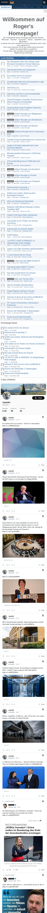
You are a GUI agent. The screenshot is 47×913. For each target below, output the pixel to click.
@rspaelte (5, 405)
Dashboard (6, 7)
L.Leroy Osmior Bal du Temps (19, 255)
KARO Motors (12, 235)
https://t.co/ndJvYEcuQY (20, 718)
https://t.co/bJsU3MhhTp (26, 624)
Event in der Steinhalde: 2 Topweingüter (23, 311)
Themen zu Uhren (24, 104)
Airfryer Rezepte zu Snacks (25, 175)
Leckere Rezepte (25, 115)
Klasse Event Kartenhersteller (19, 317)
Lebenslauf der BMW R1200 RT (27, 261)
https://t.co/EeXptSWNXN (11, 577)
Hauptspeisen (23, 83)
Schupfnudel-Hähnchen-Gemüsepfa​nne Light (25, 82)
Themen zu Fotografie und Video (29, 66)
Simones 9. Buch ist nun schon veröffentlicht (25, 297)
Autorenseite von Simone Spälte (20, 229)
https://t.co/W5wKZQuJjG (10, 426)
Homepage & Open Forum (23, 7)
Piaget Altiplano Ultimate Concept (20, 291)
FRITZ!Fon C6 (13, 88)
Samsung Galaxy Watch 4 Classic (20, 267)
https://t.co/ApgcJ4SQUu (28, 479)
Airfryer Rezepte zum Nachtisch (27, 169)
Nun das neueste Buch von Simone (21, 273)
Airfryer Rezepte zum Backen (26, 126)
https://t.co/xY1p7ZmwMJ (11, 531)
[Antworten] (3, 465)
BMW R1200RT (24, 263)
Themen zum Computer (28, 90)
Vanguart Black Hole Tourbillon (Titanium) (24, 108)
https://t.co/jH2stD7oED (10, 887)
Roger (8, 66)
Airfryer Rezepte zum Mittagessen (28, 114)
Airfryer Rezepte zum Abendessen (28, 120)
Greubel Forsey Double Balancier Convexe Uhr (26, 140)
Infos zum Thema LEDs (23, 279)
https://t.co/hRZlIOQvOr (10, 672)
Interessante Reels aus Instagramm (21, 70)
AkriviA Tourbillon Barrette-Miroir (20, 285)
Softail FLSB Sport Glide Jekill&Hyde (22, 215)
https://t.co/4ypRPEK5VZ (10, 815)
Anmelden (4, 2)
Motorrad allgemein (25, 165)
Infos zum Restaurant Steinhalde (20, 201)
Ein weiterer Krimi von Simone (19, 76)
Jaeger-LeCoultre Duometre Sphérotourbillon (25, 249)
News (38, 7)
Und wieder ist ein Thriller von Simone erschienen (24, 344)
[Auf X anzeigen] (43, 417)
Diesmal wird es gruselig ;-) (18, 187)
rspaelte (6, 402)
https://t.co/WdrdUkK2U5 (33, 764)
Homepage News (25, 77)
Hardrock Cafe (24, 71)
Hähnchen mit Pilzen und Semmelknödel (23, 94)
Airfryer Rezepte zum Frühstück (27, 181)
